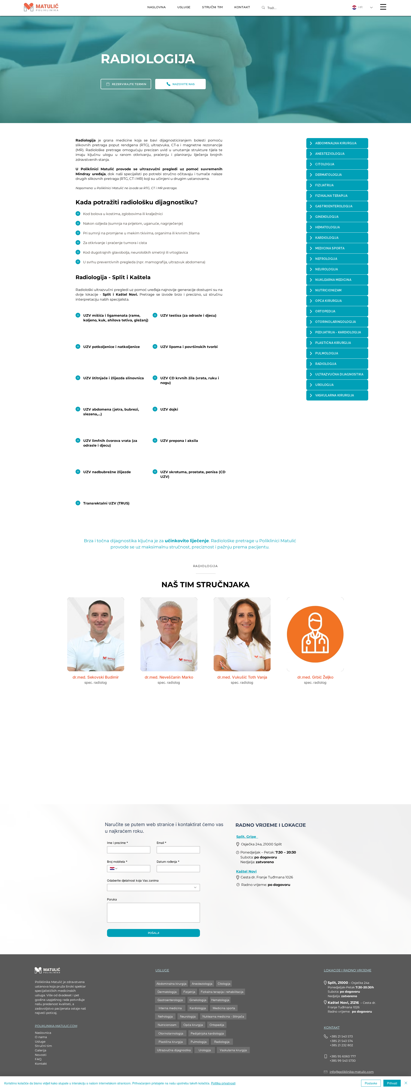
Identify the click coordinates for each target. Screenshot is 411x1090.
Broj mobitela (117, 861)
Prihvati (392, 1083)
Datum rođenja (168, 861)
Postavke (371, 1083)
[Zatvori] (405, 1083)
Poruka (112, 899)
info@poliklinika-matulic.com (352, 1072)
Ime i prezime (117, 843)
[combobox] (153, 887)
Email (161, 843)
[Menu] (383, 7)
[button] (184, 7)
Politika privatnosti (223, 1083)
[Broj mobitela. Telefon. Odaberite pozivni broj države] (114, 868)
